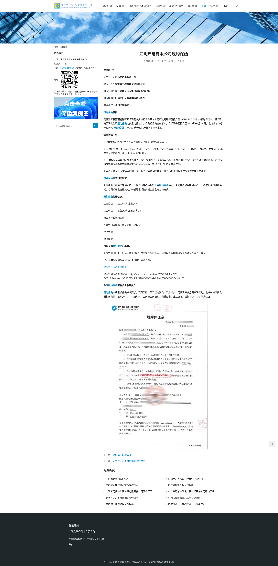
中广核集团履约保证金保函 (120, 504)
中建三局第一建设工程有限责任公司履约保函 (129, 491)
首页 (56, 47)
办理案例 (150, 61)
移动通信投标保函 (122, 455)
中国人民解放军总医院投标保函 (184, 497)
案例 (203, 5)
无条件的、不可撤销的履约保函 (129, 460)
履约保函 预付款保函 (140, 5)
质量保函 (160, 5)
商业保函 (192, 5)
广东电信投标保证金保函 (181, 485)
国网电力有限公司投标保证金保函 (185, 478)
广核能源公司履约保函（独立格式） (186, 504)
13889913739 (67, 68)
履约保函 (108, 196)
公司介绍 (107, 5)
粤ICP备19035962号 (132, 562)
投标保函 (120, 5)
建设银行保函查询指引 (115, 267)
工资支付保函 (176, 5)
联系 (226, 5)
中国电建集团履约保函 (117, 478)
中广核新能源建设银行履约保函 (122, 485)
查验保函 (214, 5)
